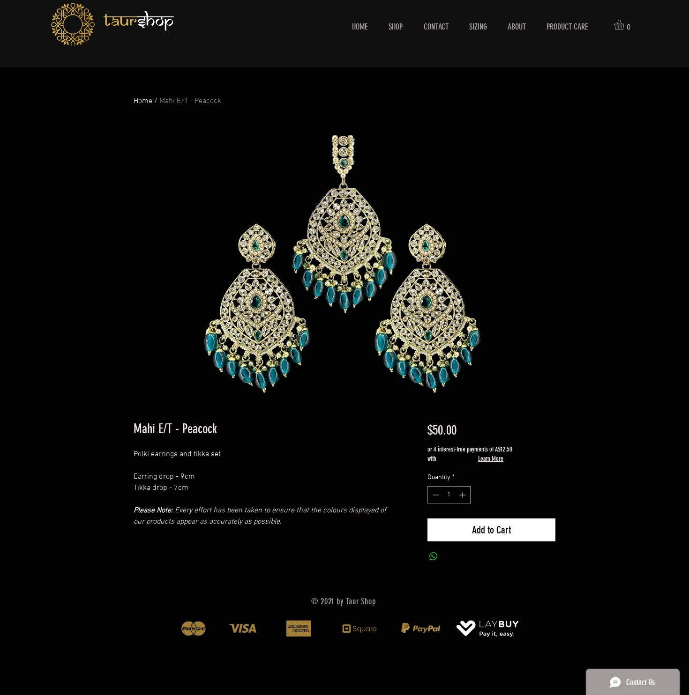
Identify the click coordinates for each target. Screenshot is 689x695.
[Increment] (463, 495)
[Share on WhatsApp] (433, 556)
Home (143, 101)
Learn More (490, 459)
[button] (625, 25)
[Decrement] (435, 495)
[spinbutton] (449, 495)
